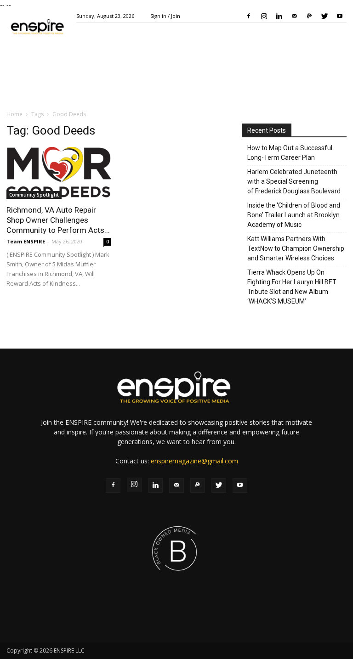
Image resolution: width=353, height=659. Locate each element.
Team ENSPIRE (25, 241)
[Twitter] (324, 16)
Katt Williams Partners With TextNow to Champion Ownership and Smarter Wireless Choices (295, 248)
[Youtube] (340, 16)
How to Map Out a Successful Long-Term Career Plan (289, 152)
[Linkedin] (279, 16)
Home (14, 114)
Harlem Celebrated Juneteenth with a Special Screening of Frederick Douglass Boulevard (294, 181)
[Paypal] (309, 16)
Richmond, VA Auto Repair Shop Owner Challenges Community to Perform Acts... (58, 220)
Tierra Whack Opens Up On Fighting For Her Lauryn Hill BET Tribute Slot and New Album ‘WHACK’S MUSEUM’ (291, 287)
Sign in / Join (165, 15)
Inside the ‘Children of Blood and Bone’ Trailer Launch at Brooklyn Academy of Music (293, 215)
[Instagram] (264, 16)
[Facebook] (249, 16)
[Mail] (294, 16)
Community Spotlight (34, 195)
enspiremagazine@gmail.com (194, 460)
